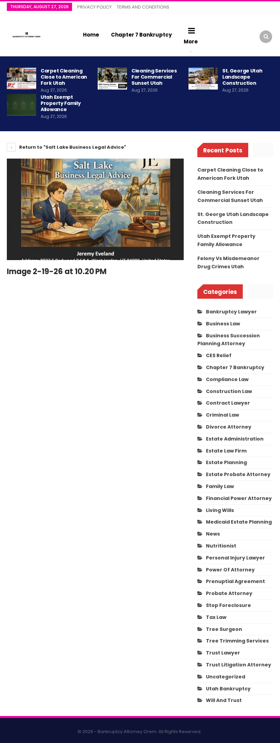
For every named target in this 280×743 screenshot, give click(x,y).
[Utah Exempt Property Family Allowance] (21, 105)
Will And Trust (224, 700)
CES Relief (219, 355)
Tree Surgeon (224, 629)
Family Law (220, 486)
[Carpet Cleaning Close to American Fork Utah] (21, 79)
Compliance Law (227, 379)
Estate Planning (226, 462)
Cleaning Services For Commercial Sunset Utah (154, 76)
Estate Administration (235, 438)
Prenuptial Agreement (235, 581)
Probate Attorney (229, 593)
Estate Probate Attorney (238, 474)
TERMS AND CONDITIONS (143, 7)
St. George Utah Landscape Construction (242, 76)
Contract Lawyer (228, 403)
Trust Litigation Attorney (238, 664)
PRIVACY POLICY (94, 7)
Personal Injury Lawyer (235, 557)
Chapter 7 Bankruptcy (141, 34)
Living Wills (220, 510)
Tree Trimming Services (237, 640)
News (213, 533)
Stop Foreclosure (228, 605)
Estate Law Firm (226, 450)
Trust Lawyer (223, 652)
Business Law (223, 323)
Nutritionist (221, 545)
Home (91, 34)
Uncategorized (225, 676)
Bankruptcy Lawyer (231, 311)
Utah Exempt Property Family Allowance (61, 103)
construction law (229, 391)
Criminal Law (222, 414)
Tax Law (216, 617)
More (191, 41)
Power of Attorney (230, 569)
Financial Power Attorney (239, 498)
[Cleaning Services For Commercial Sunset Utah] (112, 79)
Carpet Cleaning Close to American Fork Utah (64, 76)
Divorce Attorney (228, 426)
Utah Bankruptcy (228, 688)
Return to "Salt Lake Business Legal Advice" (72, 147)
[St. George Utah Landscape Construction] (203, 79)
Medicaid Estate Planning (239, 521)
